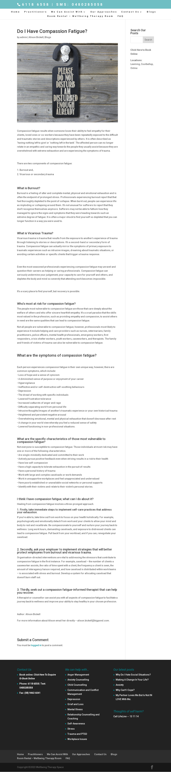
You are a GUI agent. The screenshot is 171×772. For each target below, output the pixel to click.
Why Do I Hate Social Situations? (133, 674)
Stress (71, 728)
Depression (73, 699)
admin (23, 37)
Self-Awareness (76, 723)
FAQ (121, 16)
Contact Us (130, 12)
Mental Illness (75, 709)
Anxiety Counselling (78, 679)
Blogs (151, 12)
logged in (36, 645)
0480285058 (26, 687)
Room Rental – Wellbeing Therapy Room (80, 16)
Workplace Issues (77, 739)
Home (15, 12)
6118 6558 (33, 683)
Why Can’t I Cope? (125, 690)
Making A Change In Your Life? (132, 679)
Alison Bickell (36, 37)
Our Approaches (103, 12)
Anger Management (78, 674)
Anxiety (120, 685)
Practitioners (35, 12)
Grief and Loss (75, 704)
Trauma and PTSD (77, 734)
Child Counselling (77, 685)
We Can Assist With (67, 12)
